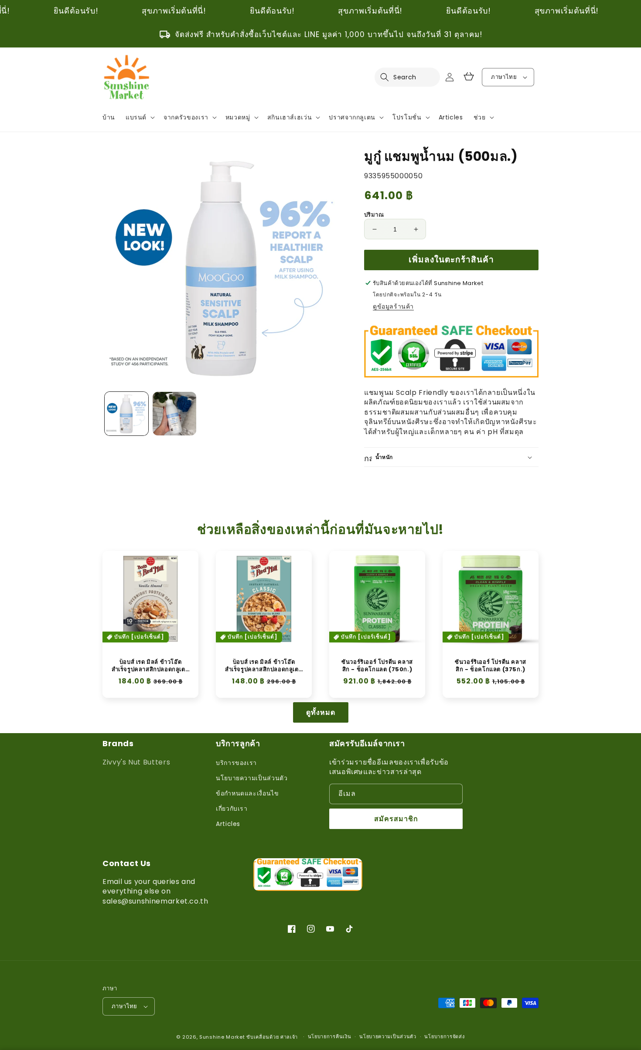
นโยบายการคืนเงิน (329, 1036)
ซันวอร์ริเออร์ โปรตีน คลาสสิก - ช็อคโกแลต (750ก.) (377, 666)
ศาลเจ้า (289, 1036)
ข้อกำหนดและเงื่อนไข (247, 793)
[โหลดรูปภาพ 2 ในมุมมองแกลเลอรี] (174, 413)
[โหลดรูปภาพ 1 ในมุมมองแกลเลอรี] (126, 413)
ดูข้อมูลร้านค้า (393, 306)
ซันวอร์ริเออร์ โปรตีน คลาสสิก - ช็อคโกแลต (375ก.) (490, 666)
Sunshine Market (222, 1036)
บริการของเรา (236, 762)
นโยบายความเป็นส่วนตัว (252, 778)
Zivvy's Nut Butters (136, 762)
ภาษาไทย (504, 77)
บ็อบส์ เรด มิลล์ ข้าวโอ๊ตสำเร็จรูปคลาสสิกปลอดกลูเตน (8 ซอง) (151, 666)
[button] (389, 77)
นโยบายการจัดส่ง (444, 1036)
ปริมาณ (374, 215)
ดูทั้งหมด (320, 712)
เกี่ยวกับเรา (232, 808)
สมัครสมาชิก (396, 819)
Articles (228, 823)
